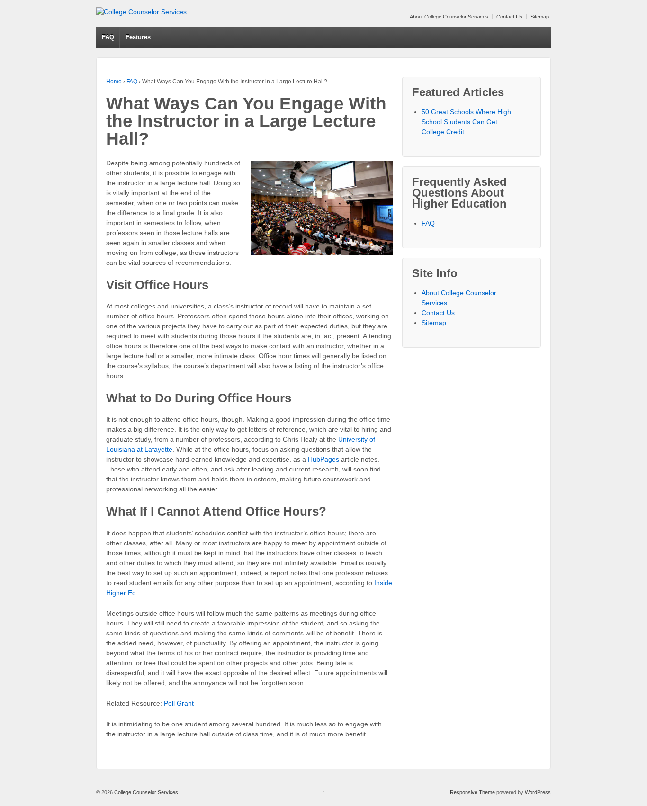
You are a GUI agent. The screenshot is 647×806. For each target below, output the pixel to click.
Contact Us (509, 16)
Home (114, 81)
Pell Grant (179, 703)
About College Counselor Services (449, 16)
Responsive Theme (472, 792)
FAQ (108, 37)
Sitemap (539, 16)
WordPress (538, 792)
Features (138, 37)
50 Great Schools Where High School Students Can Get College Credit (466, 122)
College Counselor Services (145, 792)
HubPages (324, 459)
